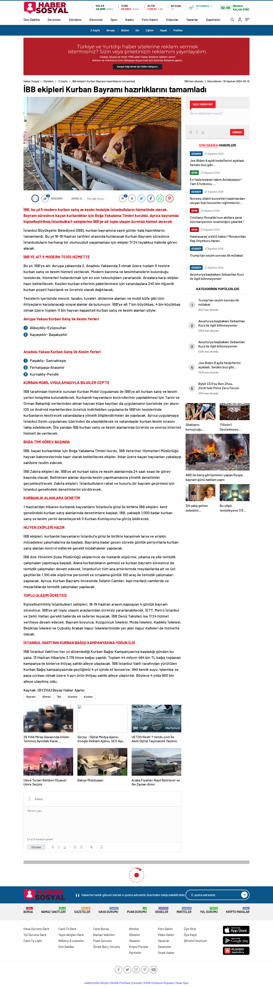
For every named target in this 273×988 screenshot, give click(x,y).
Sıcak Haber (166, 953)
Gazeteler (213, 19)
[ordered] (75, 847)
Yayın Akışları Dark (71, 935)
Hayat (163, 30)
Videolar (172, 19)
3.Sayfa (95, 30)
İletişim (104, 983)
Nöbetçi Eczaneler (71, 941)
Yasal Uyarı (182, 983)
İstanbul (72, 696)
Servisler (54, 19)
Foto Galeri (150, 19)
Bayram (31, 696)
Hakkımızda (91, 983)
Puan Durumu (137, 910)
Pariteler (184, 910)
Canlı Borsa (101, 929)
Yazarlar (192, 19)
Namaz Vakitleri (53, 910)
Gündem (75, 19)
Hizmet (46, 696)
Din (137, 30)
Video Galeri (166, 935)
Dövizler (134, 935)
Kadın (129, 19)
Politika (178, 30)
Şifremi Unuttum (195, 941)
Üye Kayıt (190, 935)
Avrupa (110, 30)
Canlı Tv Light (32, 941)
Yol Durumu (209, 910)
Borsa (28, 910)
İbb (59, 696)
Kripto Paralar (238, 910)
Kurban (88, 696)
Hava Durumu (108, 910)
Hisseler (161, 910)
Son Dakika (31, 19)
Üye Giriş (190, 929)
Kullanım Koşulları (163, 983)
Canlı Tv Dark (67, 929)
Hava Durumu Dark (36, 929)
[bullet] (81, 847)
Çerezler (137, 983)
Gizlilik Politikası (120, 983)
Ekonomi (96, 19)
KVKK (147, 983)
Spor (114, 19)
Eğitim (150, 30)
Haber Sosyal (31, 81)
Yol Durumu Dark (34, 935)
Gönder (36, 847)
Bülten (125, 30)
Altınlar (134, 929)
